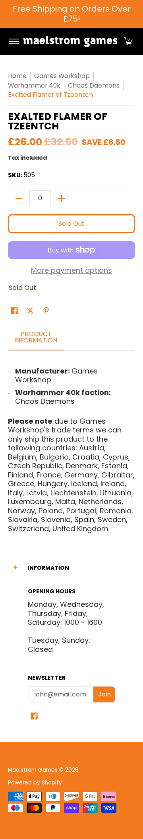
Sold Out (71, 223)
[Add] (61, 198)
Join (104, 694)
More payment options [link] (71, 270)
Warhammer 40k (34, 85)
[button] (128, 41)
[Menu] (13, 41)
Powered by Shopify (35, 782)
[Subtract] (18, 198)
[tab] (36, 339)
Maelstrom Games (33, 770)
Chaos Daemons (94, 85)
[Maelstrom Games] (70, 41)
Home (17, 75)
